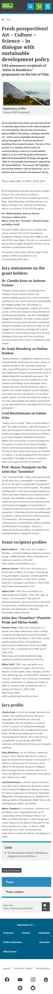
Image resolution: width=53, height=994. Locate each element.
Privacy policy (43, 968)
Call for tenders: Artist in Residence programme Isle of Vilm (28, 854)
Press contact (15, 891)
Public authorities (12, 942)
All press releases (11, 870)
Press (8, 19)
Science (26, 932)
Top (45, 908)
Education (44, 942)
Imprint (6, 968)
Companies (44, 932)
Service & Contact (23, 968)
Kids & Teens (10, 951)
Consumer (8, 932)
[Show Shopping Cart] (39, 6)
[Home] (7, 6)
